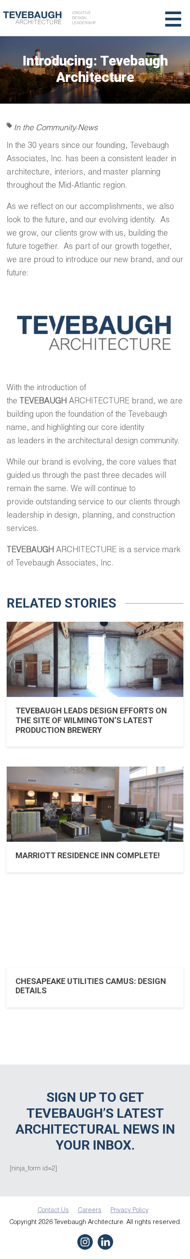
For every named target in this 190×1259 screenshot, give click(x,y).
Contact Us (53, 1209)
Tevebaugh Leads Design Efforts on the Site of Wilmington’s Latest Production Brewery (91, 720)
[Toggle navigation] (173, 18)
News (88, 127)
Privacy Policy (129, 1209)
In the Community (45, 127)
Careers (90, 1209)
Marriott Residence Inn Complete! (87, 855)
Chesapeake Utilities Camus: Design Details (90, 986)
